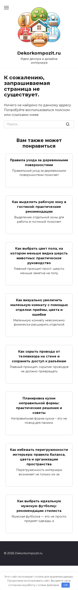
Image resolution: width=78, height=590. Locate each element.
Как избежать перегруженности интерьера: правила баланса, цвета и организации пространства (39, 457)
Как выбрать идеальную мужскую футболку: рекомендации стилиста (39, 506)
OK (66, 585)
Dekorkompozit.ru (39, 53)
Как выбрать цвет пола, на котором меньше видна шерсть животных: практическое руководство (39, 256)
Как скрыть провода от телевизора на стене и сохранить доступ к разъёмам (39, 356)
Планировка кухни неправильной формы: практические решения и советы (39, 405)
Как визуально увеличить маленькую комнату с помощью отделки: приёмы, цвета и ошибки (39, 307)
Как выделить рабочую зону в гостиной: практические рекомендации (39, 206)
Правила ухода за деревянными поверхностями (39, 162)
